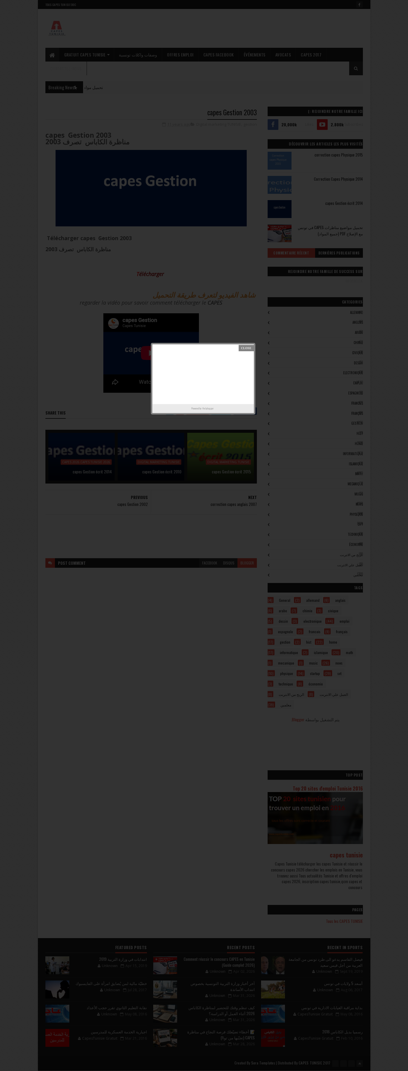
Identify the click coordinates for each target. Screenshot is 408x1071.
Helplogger (208, 408)
